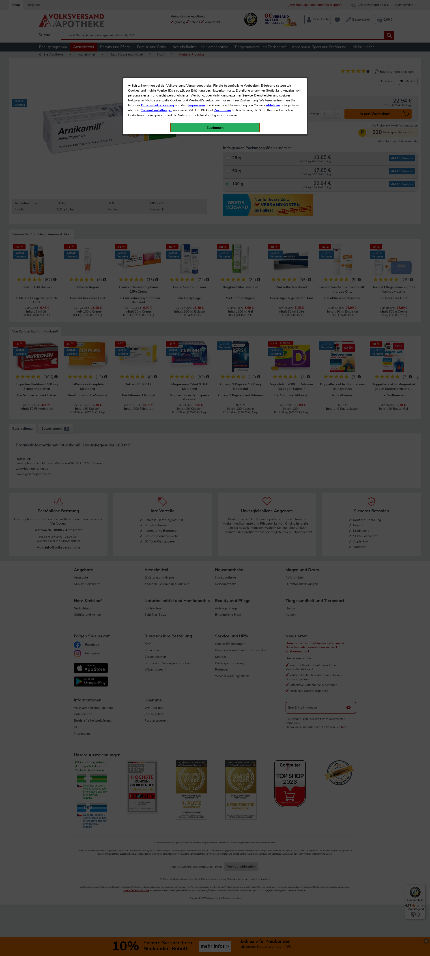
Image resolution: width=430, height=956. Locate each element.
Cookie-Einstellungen (156, 110)
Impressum (196, 105)
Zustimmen (222, 110)
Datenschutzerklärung (157, 105)
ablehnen (273, 105)
